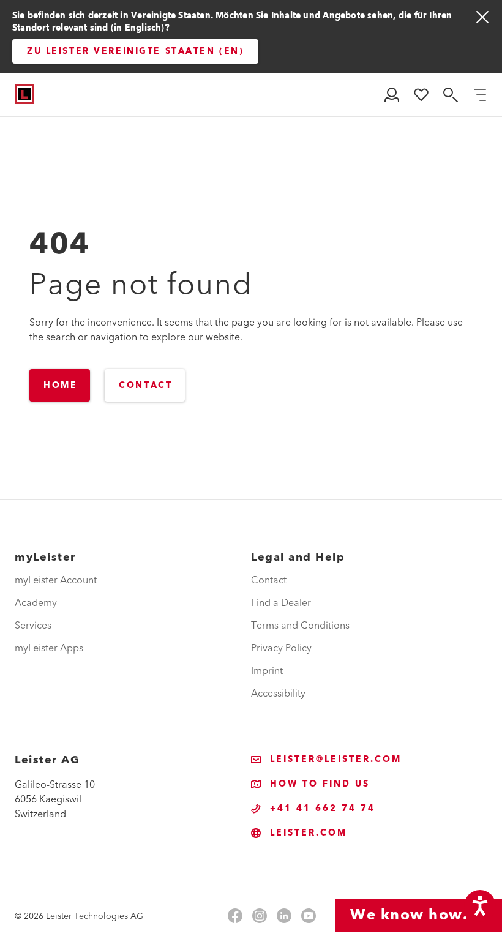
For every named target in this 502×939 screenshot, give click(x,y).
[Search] (450, 95)
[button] (391, 95)
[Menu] (480, 95)
